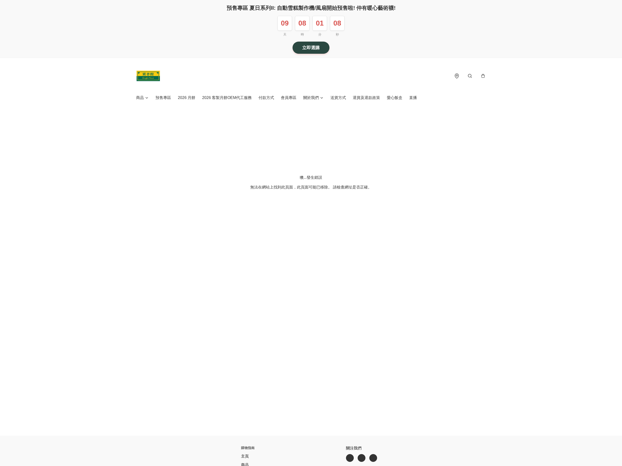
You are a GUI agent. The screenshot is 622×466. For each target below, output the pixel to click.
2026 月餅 (186, 98)
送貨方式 (338, 98)
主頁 (245, 456)
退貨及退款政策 (366, 98)
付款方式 (266, 98)
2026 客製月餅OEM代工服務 (227, 98)
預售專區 (163, 98)
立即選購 (311, 47)
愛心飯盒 (394, 98)
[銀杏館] (148, 76)
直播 (413, 98)
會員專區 (288, 98)
